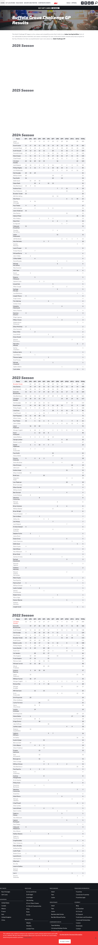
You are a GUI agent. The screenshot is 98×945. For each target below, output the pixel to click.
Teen (52, 894)
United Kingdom (6, 917)
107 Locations (10, 3)
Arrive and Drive (31, 891)
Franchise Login (80, 897)
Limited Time (30, 928)
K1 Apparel (79, 914)
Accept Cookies (64, 941)
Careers (78, 923)
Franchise (79, 891)
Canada (3, 905)
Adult (53, 891)
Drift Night (29, 894)
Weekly (28, 923)
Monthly (28, 925)
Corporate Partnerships (83, 920)
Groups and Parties (30, 3)
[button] (95, 938)
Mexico (3, 908)
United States (5, 903)
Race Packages (5, 891)
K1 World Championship (33, 906)
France (3, 911)
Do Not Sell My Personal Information (71, 934)
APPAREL (74, 3)
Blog (77, 905)
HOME (2, 3)
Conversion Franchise (82, 894)
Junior (53, 897)
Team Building (55, 925)
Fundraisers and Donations (84, 917)
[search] (96, 3)
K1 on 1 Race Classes (32, 903)
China (3, 920)
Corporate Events (44, 3)
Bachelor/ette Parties (57, 914)
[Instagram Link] (85, 3)
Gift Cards (4, 894)
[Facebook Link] (82, 3)
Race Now (19, 3)
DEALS (68, 3)
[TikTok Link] (92, 2)
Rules (28, 912)
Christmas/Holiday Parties (59, 928)
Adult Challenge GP (59, 39)
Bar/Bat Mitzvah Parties (58, 917)
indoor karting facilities (72, 34)
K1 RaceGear (80, 908)
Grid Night (29, 897)
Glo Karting (29, 900)
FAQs (28, 909)
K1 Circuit (79, 911)
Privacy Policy (27, 937)
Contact (78, 928)
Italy (2, 914)
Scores (28, 914)
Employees (79, 925)
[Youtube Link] (89, 3)
